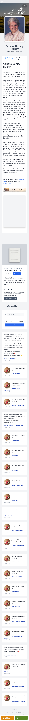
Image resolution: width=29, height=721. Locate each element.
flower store (7, 183)
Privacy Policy (10, 714)
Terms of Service (19, 714)
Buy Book (16, 273)
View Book (8, 273)
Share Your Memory (10, 298)
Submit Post (14, 325)
